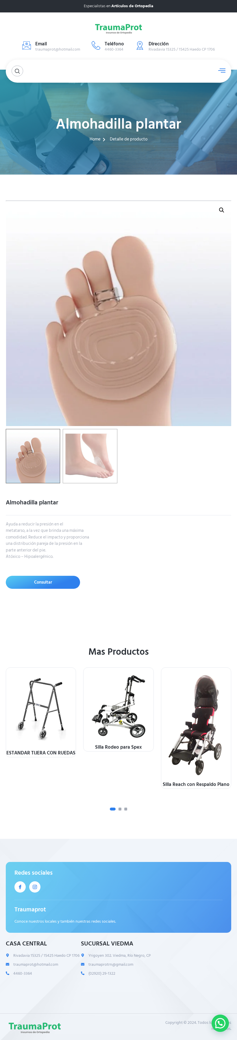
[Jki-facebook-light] (20, 887)
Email (41, 44)
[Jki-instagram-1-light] (34, 887)
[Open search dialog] (17, 71)
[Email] (26, 45)
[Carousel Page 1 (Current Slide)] (113, 809)
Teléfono (114, 44)
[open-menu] (220, 70)
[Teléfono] (96, 45)
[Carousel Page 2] (119, 809)
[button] (221, 210)
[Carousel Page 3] (125, 809)
